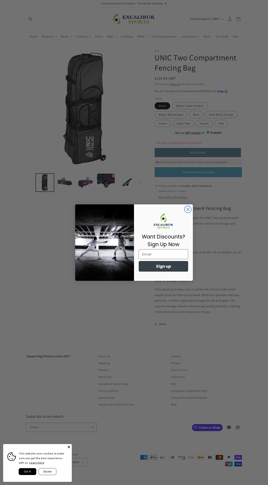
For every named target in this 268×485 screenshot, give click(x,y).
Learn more (36, 462)
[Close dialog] (187, 209)
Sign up (163, 266)
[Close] (69, 447)
